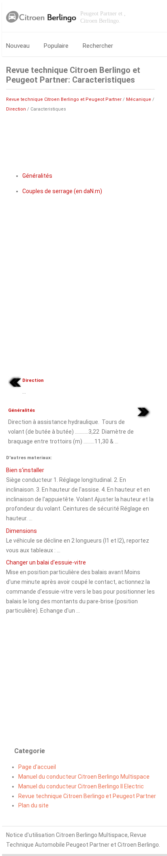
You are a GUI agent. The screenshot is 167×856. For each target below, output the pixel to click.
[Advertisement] (80, 138)
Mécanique (138, 99)
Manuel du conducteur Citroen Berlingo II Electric (81, 786)
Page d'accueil (37, 767)
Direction (16, 109)
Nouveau (18, 45)
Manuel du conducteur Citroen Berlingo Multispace (84, 776)
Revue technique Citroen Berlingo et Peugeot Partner (64, 99)
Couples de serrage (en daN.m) (62, 191)
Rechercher (98, 45)
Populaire (56, 45)
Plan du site (33, 805)
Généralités (37, 175)
